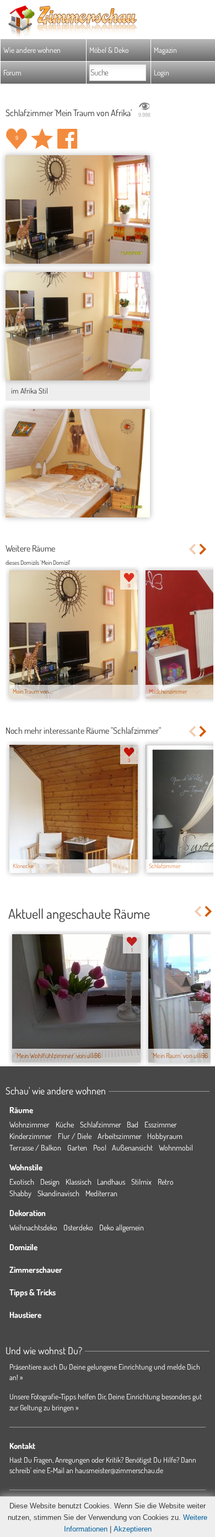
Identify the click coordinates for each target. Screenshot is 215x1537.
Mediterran (101, 1193)
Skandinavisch (58, 1193)
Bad (132, 1124)
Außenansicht (132, 1147)
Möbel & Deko (108, 49)
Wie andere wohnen (32, 49)
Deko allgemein (121, 1227)
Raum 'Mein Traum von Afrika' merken (42, 139)
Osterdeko (78, 1227)
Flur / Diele (75, 1136)
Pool (99, 1147)
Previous (192, 549)
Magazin (165, 49)
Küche (65, 1124)
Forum (12, 72)
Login (161, 72)
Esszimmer (160, 1124)
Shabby (20, 1193)
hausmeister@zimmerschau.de (119, 1470)
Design (50, 1181)
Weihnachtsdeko (33, 1227)
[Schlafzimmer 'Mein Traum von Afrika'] (78, 209)
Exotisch (21, 1181)
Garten (77, 1147)
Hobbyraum (164, 1136)
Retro (166, 1181)
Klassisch (79, 1181)
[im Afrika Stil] (78, 326)
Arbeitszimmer (120, 1136)
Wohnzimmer (29, 1124)
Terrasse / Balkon (35, 1147)
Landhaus (111, 1181)
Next (203, 549)
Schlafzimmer (100, 1124)
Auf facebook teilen (67, 139)
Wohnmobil (176, 1147)
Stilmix (141, 1181)
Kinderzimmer (30, 1136)
